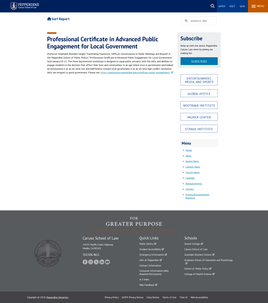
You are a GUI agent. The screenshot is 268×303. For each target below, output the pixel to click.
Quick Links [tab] (149, 238)
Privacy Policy (112, 297)
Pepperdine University (57, 297)
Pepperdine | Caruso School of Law (24, 4)
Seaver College (192, 243)
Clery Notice (153, 297)
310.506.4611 (91, 254)
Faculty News (192, 172)
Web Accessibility (199, 297)
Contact (189, 189)
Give (242, 6)
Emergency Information (151, 254)
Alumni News (192, 161)
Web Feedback (146, 284)
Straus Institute (199, 129)
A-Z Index (144, 279)
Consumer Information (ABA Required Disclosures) (153, 272)
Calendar (190, 178)
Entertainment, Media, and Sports (199, 80)
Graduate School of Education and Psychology (208, 260)
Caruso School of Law (196, 249)
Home (188, 150)
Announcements (193, 183)
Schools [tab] (190, 238)
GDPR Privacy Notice (132, 297)
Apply (222, 6)
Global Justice (199, 94)
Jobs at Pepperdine (149, 260)
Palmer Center (199, 117)
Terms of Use (169, 297)
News (188, 155)
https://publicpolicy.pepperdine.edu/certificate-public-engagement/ (135, 72)
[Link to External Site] (134, 224)
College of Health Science (198, 274)
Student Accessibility (150, 249)
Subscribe (199, 61)
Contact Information (150, 265)
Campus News (192, 166)
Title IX (183, 297)
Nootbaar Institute (199, 105)
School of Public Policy (196, 268)
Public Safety (146, 243)
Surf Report (60, 19)
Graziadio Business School (197, 254)
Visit (232, 6)
